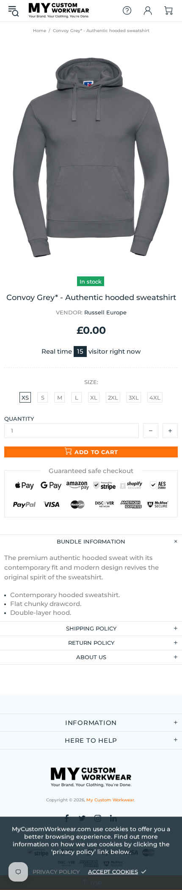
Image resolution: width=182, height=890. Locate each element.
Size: (91, 382)
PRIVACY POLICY (56, 871)
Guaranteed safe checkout (91, 471)
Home (39, 30)
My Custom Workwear (59, 10)
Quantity (19, 418)
